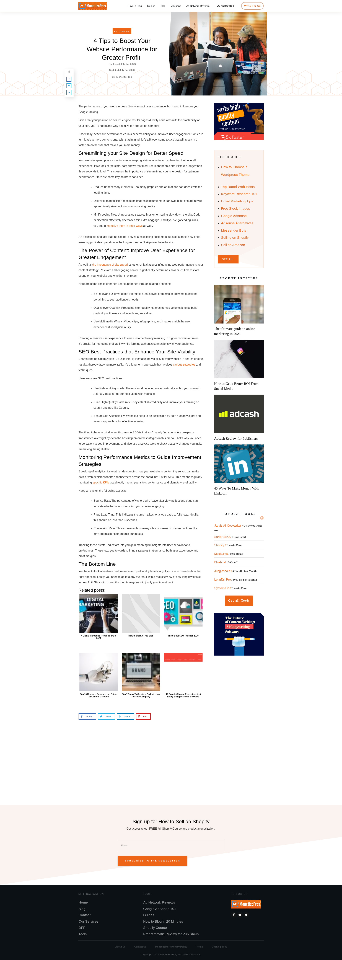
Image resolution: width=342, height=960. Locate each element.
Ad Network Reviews (159, 902)
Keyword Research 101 (239, 194)
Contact (84, 915)
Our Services (89, 921)
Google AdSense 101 (159, 909)
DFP (82, 928)
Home (83, 902)
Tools (83, 934)
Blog (82, 909)
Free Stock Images (235, 208)
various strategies (184, 364)
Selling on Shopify (235, 237)
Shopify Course (155, 928)
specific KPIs (101, 482)
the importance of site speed (110, 264)
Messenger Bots (233, 230)
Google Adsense (234, 216)
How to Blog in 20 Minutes (163, 921)
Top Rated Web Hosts (238, 187)
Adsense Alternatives (237, 223)
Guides (148, 915)
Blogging (122, 31)
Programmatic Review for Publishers (171, 934)
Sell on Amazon (233, 245)
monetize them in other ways (124, 225)
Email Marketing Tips (237, 201)
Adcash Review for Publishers (236, 438)
